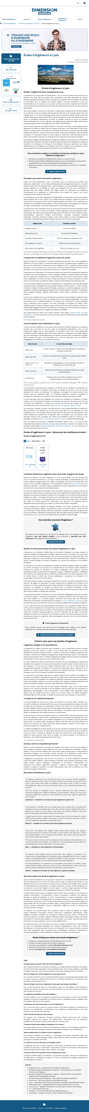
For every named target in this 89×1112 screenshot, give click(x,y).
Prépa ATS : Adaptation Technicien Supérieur (53, 419)
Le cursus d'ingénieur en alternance (72, 601)
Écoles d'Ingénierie (44, 19)
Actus (80, 19)
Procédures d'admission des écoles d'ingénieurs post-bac (58, 426)
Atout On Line (28, 1108)
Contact (40, 1108)
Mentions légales (60, 1108)
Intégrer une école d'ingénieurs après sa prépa (65, 405)
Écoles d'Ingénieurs (9, 19)
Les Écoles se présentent (62, 19)
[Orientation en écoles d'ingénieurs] (0, 23)
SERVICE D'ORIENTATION (56, 953)
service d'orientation (78, 484)
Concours (26, 19)
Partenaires (49, 1108)
